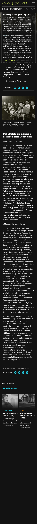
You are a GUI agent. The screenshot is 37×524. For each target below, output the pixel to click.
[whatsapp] (15, 88)
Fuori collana (7, 410)
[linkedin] (27, 88)
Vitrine (22, 410)
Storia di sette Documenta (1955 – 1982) (27, 415)
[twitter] (19, 88)
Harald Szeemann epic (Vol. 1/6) (10, 414)
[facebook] (23, 88)
